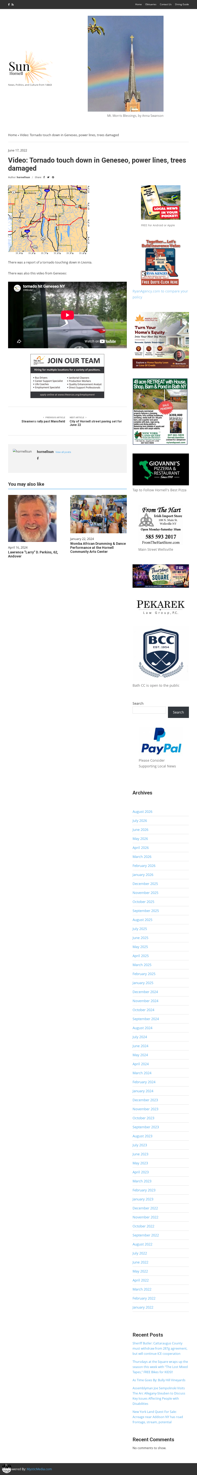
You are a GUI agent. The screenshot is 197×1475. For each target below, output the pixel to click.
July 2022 (140, 1253)
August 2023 (142, 1136)
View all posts (63, 452)
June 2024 (140, 1046)
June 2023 (140, 1154)
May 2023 (140, 1163)
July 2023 (140, 1145)
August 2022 (142, 1244)
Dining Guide (182, 4)
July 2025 (140, 928)
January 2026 (143, 874)
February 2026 (144, 865)
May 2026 (140, 838)
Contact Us (166, 4)
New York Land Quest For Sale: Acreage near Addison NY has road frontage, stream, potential (158, 1417)
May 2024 (140, 1055)
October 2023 (143, 1118)
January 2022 (143, 1307)
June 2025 (140, 937)
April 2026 (141, 847)
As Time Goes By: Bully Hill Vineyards (159, 1380)
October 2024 (143, 1009)
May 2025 (140, 946)
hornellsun (23, 177)
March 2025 (142, 964)
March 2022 (142, 1289)
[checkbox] (7, 1468)
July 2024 (140, 1037)
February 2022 (144, 1298)
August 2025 (142, 919)
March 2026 (142, 856)
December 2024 (145, 991)
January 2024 (143, 1091)
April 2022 (141, 1280)
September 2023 (146, 1127)
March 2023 (142, 1181)
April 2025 (141, 955)
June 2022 (140, 1262)
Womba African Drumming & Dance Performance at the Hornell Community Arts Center (98, 548)
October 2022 (143, 1226)
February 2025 (144, 973)
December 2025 (145, 883)
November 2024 (145, 1000)
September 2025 (146, 910)
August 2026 (142, 811)
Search (138, 703)
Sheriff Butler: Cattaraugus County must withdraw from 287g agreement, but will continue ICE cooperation (160, 1348)
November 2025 (145, 892)
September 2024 (146, 1019)
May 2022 (140, 1271)
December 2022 (145, 1208)
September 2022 (146, 1235)
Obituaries (150, 4)
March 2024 (142, 1073)
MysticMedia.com (39, 1469)
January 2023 (143, 1199)
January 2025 (143, 982)
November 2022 (145, 1217)
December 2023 (145, 1100)
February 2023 (144, 1190)
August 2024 (142, 1028)
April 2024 (141, 1064)
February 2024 (144, 1082)
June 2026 (140, 829)
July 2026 (140, 820)
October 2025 (143, 901)
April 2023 (141, 1172)
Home (138, 4)
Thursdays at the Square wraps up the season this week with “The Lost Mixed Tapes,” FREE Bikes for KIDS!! (160, 1367)
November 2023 (145, 1109)
